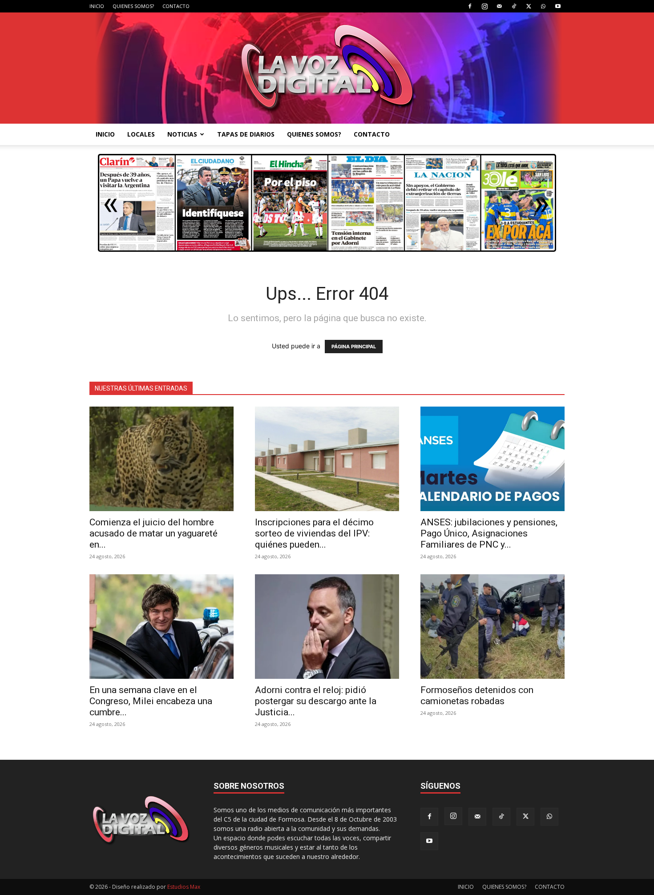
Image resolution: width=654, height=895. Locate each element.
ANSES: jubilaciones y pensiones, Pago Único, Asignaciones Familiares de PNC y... (488, 533)
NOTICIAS (182, 134)
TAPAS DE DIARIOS (246, 134)
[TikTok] (514, 6)
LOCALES (141, 134)
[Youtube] (558, 6)
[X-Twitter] (528, 6)
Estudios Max (183, 887)
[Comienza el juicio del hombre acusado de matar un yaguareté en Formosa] (161, 459)
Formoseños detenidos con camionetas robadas (476, 695)
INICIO (96, 6)
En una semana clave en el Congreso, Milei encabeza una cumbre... (150, 701)
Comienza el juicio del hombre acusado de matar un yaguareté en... (153, 533)
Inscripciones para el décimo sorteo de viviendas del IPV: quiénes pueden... (314, 533)
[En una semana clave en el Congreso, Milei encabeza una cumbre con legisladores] (161, 626)
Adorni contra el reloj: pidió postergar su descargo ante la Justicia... (315, 701)
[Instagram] (484, 6)
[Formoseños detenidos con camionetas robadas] (492, 626)
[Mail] (499, 6)
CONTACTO (176, 6)
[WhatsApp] (543, 6)
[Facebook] (469, 6)
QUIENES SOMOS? (133, 6)
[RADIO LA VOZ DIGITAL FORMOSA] (327, 68)
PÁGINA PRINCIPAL (353, 346)
